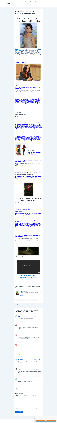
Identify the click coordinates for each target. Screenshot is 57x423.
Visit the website (28, 279)
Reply (19, 320)
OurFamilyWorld (20, 359)
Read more (21, 295)
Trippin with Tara (7, 3)
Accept (46, 420)
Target (16, 164)
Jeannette (19, 369)
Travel (26, 1)
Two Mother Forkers (20, 1)
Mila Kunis (16, 49)
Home (15, 1)
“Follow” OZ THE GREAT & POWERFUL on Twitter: (28, 277)
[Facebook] (39, 291)
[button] (23, 1)
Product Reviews (38, 1)
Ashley (19, 316)
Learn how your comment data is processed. (33, 413)
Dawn (19, 344)
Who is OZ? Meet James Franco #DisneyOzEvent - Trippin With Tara (29, 385)
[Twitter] (40, 291)
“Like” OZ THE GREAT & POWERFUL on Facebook (28, 275)
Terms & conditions (46, 1)
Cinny (19, 379)
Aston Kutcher (22, 52)
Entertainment (31, 1)
